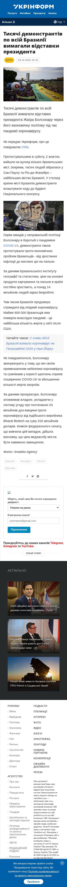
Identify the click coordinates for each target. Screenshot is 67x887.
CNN (25, 147)
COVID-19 (10, 245)
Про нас (14, 781)
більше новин (33, 553)
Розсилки (14, 856)
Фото (37, 722)
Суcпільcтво (16, 749)
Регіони (13, 744)
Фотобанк (25, 13)
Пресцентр (39, 13)
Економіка (15, 727)
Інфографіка (42, 739)
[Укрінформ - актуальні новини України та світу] (33, 6)
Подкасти (40, 706)
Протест (41, 461)
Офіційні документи (41, 765)
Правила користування (17, 805)
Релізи (38, 772)
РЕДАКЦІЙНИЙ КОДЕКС (18, 849)
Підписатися (19, 529)
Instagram (10, 546)
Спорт (13, 766)
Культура (14, 755)
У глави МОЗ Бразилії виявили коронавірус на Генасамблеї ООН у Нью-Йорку (30, 343)
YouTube (27, 546)
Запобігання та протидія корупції (19, 819)
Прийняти (33, 881)
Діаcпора (14, 760)
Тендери (14, 812)
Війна (12, 711)
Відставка (10, 468)
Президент (25, 461)
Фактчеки (14, 733)
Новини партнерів (40, 751)
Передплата (16, 792)
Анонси (52, 13)
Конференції (42, 758)
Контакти (14, 787)
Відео (37, 728)
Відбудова (15, 716)
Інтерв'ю (40, 717)
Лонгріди (40, 744)
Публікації (40, 711)
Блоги (38, 733)
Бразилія (10, 461)
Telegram (56, 542)
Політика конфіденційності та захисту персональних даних (19, 831)
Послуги (12, 13)
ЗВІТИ (13, 842)
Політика (14, 722)
